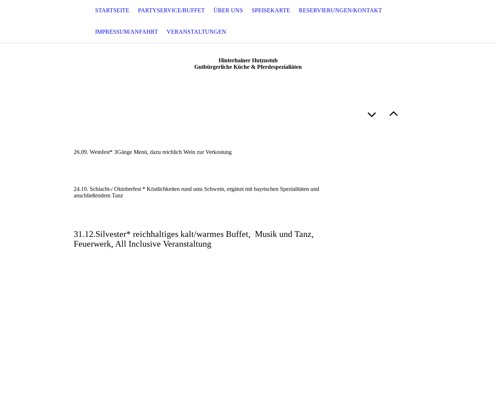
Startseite (112, 10)
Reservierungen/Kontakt (340, 10)
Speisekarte (271, 10)
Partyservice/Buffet (171, 10)
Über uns (228, 10)
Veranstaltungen (196, 32)
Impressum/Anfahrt (126, 32)
